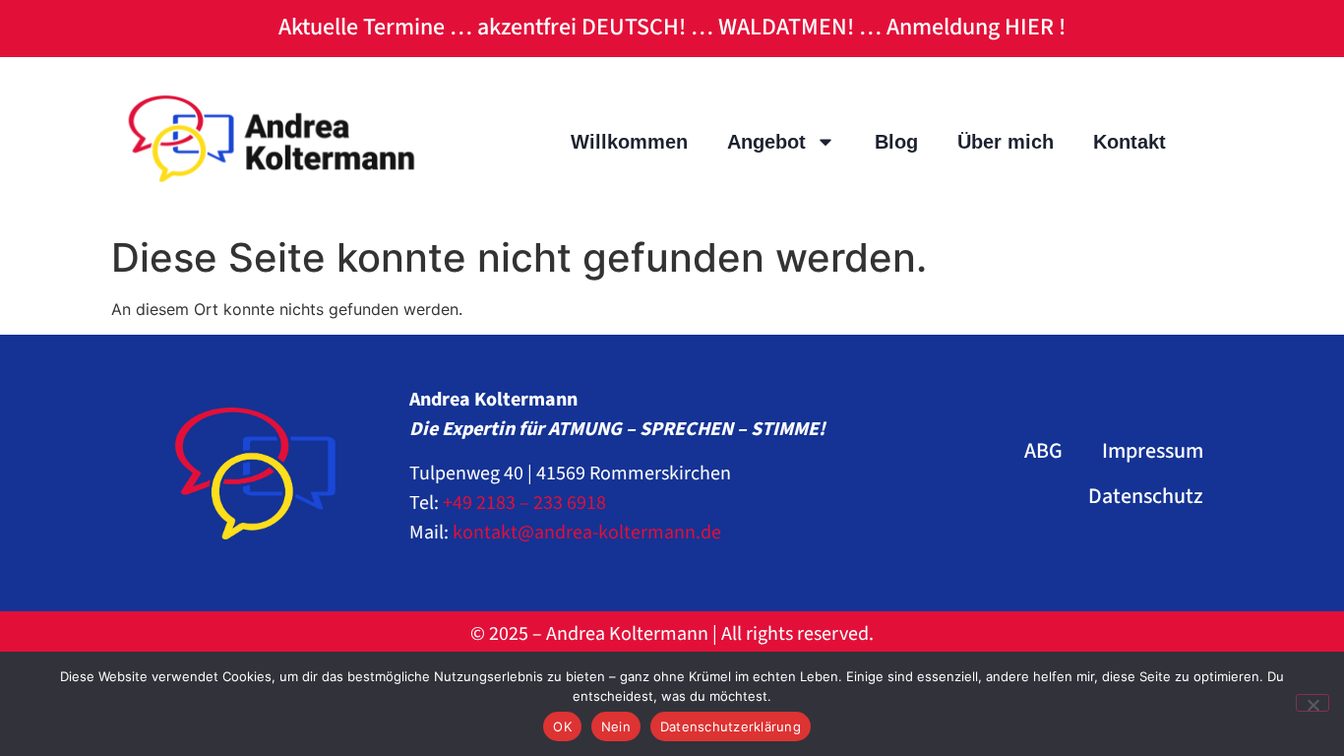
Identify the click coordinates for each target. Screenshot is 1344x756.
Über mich (1005, 142)
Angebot (766, 142)
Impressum (1152, 451)
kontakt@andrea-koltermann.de (587, 532)
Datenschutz (1145, 496)
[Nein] (1312, 703)
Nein (616, 726)
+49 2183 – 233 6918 (524, 503)
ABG (1043, 451)
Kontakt (1129, 142)
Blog (896, 142)
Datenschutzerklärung (730, 726)
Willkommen (629, 142)
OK (562, 726)
